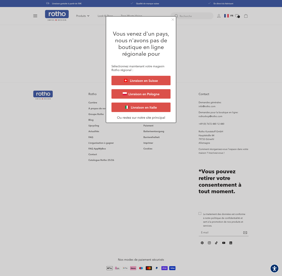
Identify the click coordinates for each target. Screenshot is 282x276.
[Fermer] (173, 19)
